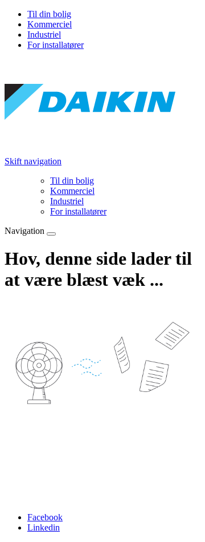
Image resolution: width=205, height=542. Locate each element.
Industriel (44, 34)
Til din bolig (49, 14)
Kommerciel (49, 24)
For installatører (55, 45)
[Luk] (51, 234)
